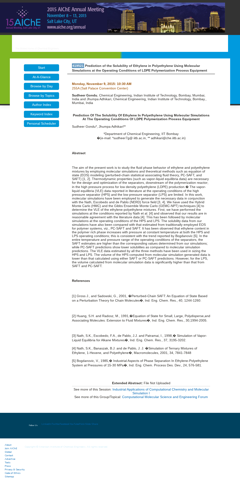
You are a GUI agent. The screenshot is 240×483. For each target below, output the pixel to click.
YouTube (74, 424)
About (8, 445)
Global (8, 452)
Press (8, 466)
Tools (7, 462)
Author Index (41, 105)
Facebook (65, 424)
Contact (9, 455)
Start (41, 67)
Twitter (56, 424)
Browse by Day (41, 86)
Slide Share (91, 424)
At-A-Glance (42, 77)
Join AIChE (11, 448)
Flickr (82, 424)
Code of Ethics (12, 473)
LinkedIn (46, 424)
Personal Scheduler (41, 123)
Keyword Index (41, 114)
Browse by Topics (41, 95)
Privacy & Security (15, 469)
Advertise (10, 459)
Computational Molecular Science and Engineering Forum (165, 397)
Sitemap (9, 476)
